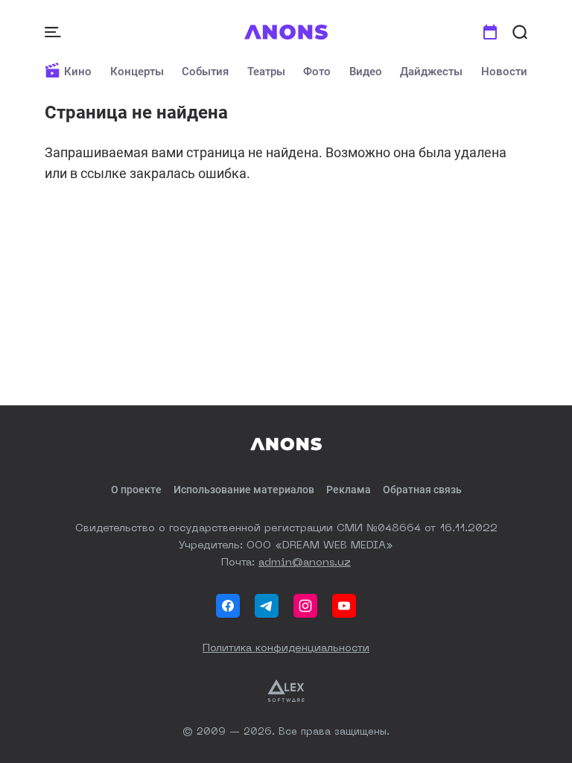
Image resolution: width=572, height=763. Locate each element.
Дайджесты (431, 71)
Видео (365, 71)
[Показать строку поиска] (519, 32)
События (205, 71)
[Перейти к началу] (286, 32)
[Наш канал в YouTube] (344, 606)
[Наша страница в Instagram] (305, 606)
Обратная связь (422, 490)
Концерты (137, 71)
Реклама (348, 490)
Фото (317, 71)
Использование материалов (244, 490)
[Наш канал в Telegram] (267, 606)
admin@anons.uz (304, 562)
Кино (78, 71)
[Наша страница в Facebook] (228, 606)
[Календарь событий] (490, 32)
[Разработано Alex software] (286, 691)
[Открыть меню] (54, 32)
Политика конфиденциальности (286, 648)
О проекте (136, 490)
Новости (504, 71)
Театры (266, 71)
